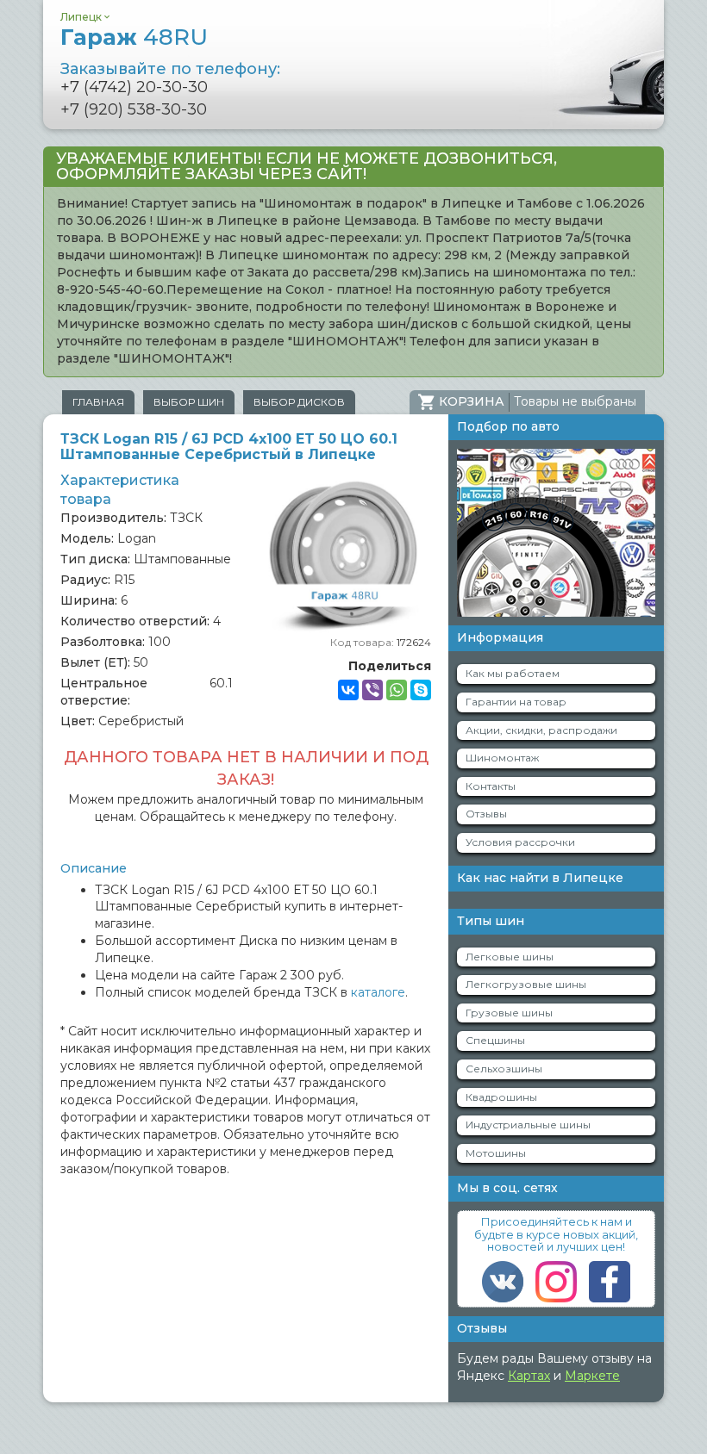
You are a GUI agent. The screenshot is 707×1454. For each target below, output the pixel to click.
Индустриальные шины (528, 1124)
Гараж (134, 37)
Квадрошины (501, 1096)
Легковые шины (510, 956)
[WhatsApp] (396, 690)
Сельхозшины (504, 1068)
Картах (529, 1375)
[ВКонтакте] (348, 690)
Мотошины (496, 1152)
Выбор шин (188, 401)
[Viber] (372, 690)
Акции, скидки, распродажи (541, 730)
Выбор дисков (299, 401)
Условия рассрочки (520, 842)
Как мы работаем (513, 673)
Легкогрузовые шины (526, 984)
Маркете (592, 1375)
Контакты (491, 786)
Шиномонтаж (502, 757)
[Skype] (420, 690)
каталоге (378, 992)
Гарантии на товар (516, 701)
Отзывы (486, 813)
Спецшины (495, 1040)
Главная (98, 401)
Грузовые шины (509, 1012)
